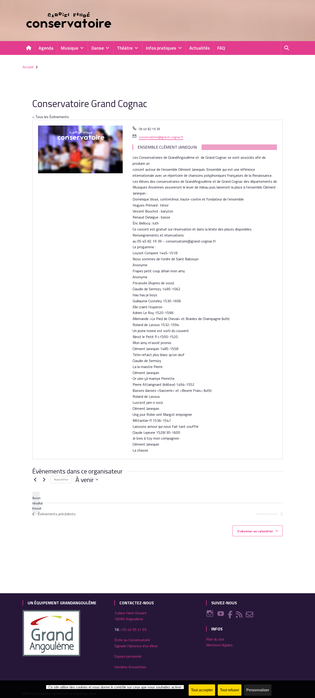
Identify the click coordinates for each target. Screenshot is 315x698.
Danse (97, 47)
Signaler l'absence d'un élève (136, 646)
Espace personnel (127, 656)
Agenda (46, 47)
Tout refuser (229, 690)
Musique (69, 47)
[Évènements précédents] (35, 479)
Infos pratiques (161, 47)
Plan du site (215, 639)
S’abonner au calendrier (255, 531)
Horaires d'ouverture (130, 667)
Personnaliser (257, 690)
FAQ (221, 47)
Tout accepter (202, 690)
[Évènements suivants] (44, 479)
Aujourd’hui (61, 479)
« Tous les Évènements (50, 117)
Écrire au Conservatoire (132, 640)
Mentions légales (219, 645)
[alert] (36, 503)
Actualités (199, 47)
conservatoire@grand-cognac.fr (161, 137)
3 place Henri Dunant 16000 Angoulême (130, 616)
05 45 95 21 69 (134, 629)
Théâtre (125, 47)
